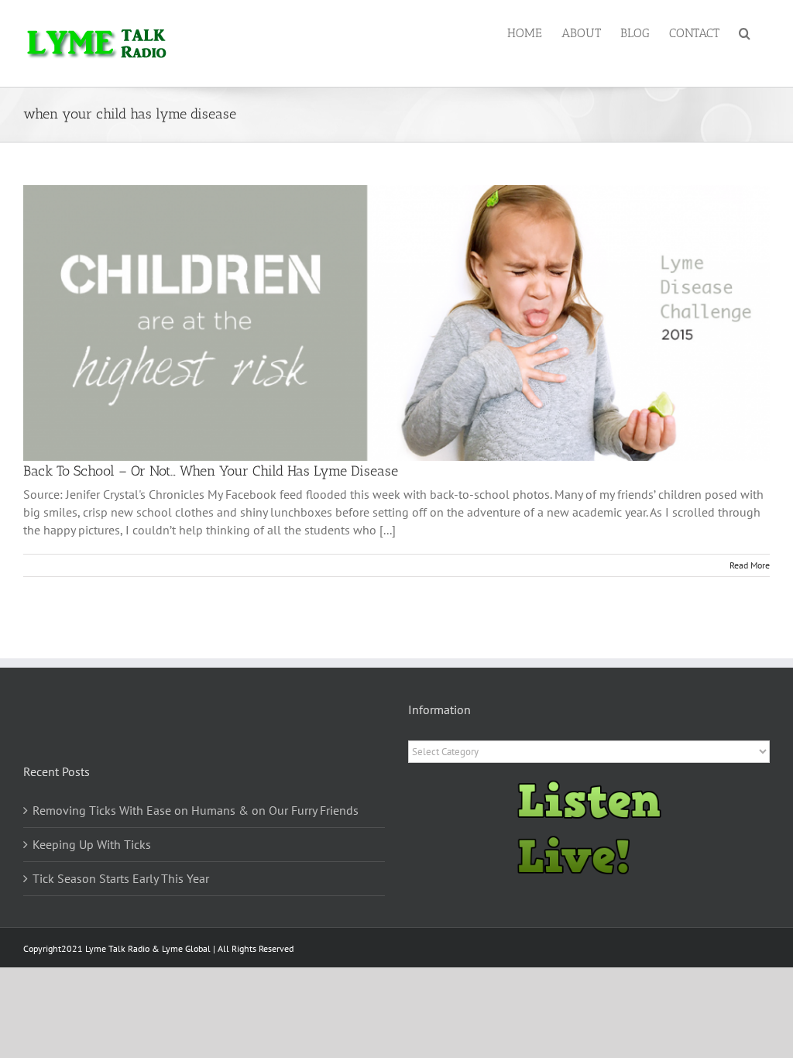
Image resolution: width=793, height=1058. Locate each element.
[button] (744, 32)
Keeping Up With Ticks (92, 844)
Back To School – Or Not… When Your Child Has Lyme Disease (210, 470)
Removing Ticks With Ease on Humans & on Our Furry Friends (196, 810)
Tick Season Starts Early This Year (121, 878)
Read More (749, 565)
